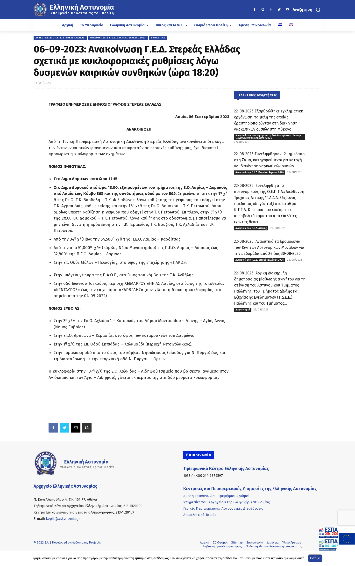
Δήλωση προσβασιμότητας (222, 546)
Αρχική (204, 542)
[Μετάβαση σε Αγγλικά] (291, 25)
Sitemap (237, 542)
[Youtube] (287, 10)
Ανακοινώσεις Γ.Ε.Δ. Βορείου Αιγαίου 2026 (259, 172)
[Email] (75, 428)
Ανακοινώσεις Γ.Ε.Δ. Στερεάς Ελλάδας (60, 38)
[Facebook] (254, 10)
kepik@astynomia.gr (63, 518)
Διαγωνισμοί (242, 309)
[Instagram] (263, 10)
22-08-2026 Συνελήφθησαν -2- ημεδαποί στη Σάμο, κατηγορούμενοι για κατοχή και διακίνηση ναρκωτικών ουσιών (269, 160)
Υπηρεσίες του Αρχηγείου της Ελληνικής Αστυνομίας (226, 502)
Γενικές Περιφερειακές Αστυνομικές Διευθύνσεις (223, 508)
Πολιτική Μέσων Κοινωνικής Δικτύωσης (274, 546)
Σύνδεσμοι (220, 542)
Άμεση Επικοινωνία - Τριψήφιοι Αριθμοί (216, 496)
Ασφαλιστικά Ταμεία (200, 515)
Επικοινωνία (254, 542)
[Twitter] (279, 10)
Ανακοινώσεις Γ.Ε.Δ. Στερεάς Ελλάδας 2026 (259, 259)
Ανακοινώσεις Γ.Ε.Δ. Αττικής (251, 228)
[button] (307, 9)
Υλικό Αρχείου (291, 542)
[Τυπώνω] (87, 428)
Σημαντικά (158, 38)
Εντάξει (315, 558)
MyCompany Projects (86, 542)
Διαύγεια (273, 542)
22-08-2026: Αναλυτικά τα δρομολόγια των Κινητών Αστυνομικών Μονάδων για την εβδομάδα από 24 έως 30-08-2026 (269, 247)
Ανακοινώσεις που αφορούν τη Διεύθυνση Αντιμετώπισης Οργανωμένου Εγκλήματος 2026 (268, 137)
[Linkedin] (271, 10)
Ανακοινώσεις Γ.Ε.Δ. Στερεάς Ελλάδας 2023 (118, 38)
